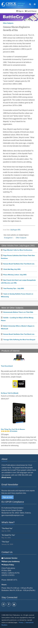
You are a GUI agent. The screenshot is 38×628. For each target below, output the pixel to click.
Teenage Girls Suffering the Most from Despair (19, 339)
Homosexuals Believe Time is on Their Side (18, 312)
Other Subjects (8, 23)
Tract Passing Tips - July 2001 (13, 288)
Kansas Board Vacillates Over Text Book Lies (18, 264)
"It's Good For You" (8, 535)
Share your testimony (11, 561)
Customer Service (10, 558)
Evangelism (8, 238)
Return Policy (8, 565)
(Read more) (6, 477)
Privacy (21, 622)
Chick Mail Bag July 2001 (12, 269)
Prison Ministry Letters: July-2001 (15, 274)
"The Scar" (5, 542)
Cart (28, 11)
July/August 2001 (15, 229)
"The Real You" (7, 528)
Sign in (21, 11)
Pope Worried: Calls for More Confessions (17, 250)
